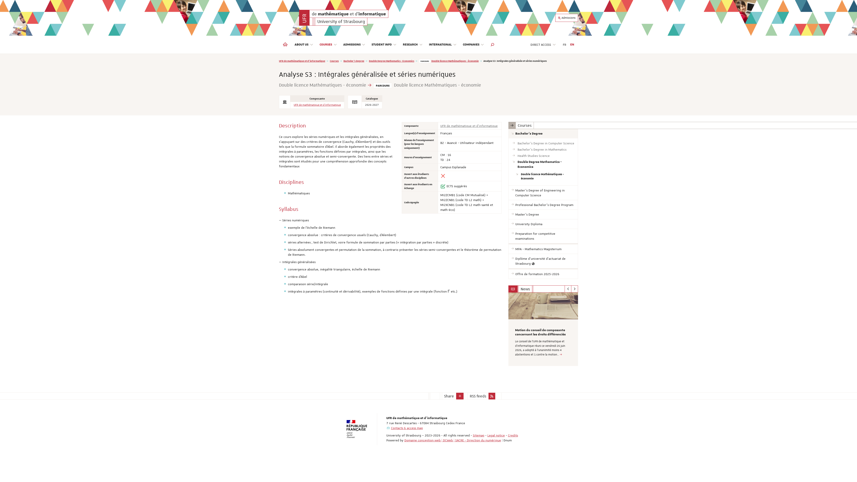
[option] (543, 329)
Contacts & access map (407, 428)
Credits (513, 435)
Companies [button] (471, 45)
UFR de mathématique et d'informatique (302, 61)
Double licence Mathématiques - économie (455, 61)
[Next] (574, 289)
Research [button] (410, 45)
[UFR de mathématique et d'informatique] (304, 18)
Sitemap (478, 435)
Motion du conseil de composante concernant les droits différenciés (540, 332)
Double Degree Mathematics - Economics (391, 61)
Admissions (568, 18)
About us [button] (301, 45)
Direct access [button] (540, 45)
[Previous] (568, 289)
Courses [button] (326, 45)
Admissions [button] (352, 45)
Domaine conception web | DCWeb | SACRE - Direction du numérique (452, 440)
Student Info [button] (382, 45)
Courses (334, 61)
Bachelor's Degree (353, 61)
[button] (492, 45)
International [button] (440, 45)
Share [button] (449, 396)
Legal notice (496, 435)
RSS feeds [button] (478, 396)
